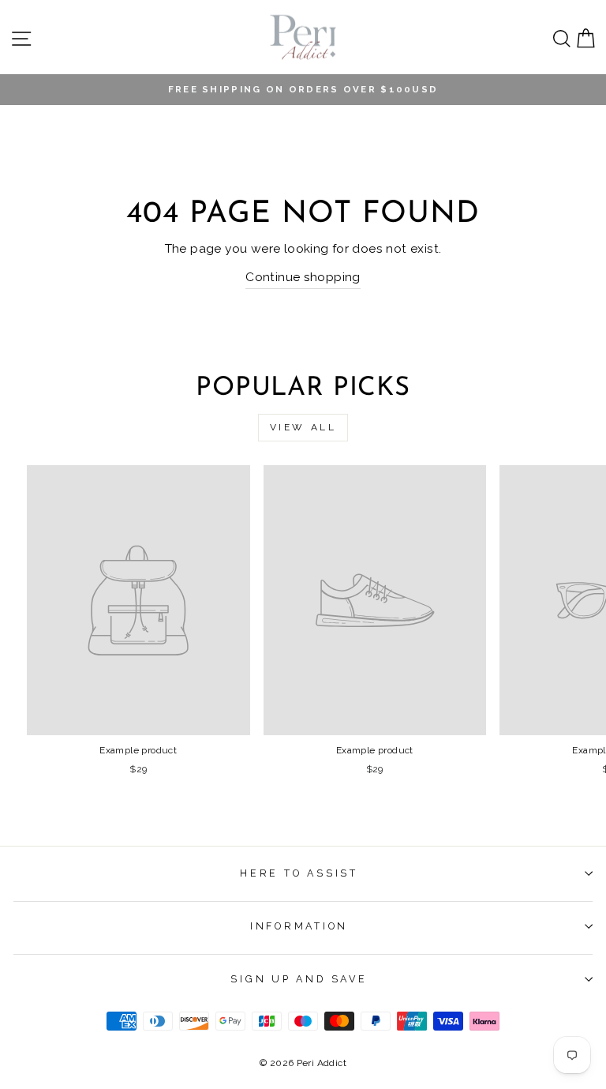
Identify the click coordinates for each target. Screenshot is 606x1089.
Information (299, 926)
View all (303, 427)
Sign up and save (298, 979)
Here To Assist (299, 873)
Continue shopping (303, 276)
